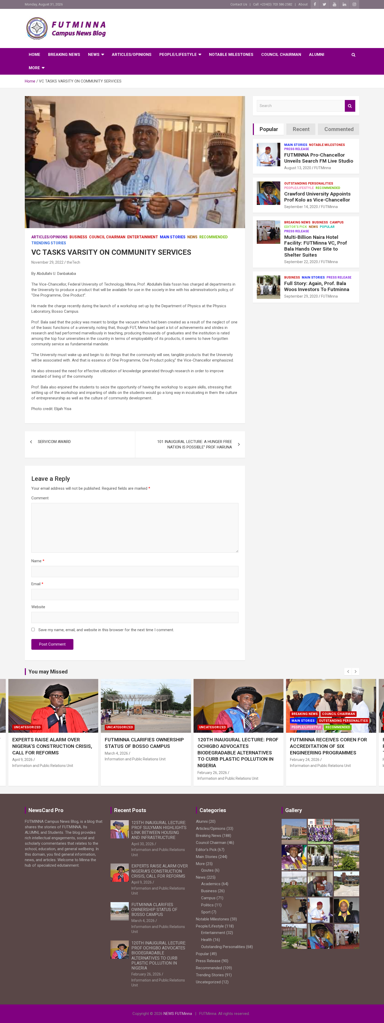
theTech (73, 262)
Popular (327, 227)
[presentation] (348, 671)
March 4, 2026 (23, 753)
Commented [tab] (339, 129)
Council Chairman (281, 54)
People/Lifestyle (178, 54)
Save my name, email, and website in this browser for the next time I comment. (106, 630)
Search (350, 106)
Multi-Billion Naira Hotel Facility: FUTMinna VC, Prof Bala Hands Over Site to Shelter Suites (315, 246)
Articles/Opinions (132, 54)
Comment (40, 498)
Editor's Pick (295, 227)
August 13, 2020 (297, 168)
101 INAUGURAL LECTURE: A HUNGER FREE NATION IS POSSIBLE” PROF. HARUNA (194, 444)
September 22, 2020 (301, 262)
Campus (337, 222)
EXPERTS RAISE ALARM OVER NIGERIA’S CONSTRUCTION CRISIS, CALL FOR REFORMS (159, 871)
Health (206, 939)
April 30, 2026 (142, 844)
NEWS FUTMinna (178, 1013)
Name (37, 561)
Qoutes (207, 870)
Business (78, 237)
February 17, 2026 (304, 760)
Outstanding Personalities (308, 183)
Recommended (213, 237)
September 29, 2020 (301, 296)
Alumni (316, 54)
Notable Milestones (231, 54)
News (94, 54)
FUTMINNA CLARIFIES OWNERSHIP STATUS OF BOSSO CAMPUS (51, 743)
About (303, 4)
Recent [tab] (301, 129)
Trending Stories (48, 243)
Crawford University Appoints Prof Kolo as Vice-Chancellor (317, 197)
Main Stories (172, 237)
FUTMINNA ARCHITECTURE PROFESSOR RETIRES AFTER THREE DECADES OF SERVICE (323, 746)
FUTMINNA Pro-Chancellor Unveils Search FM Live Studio (318, 158)
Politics (207, 905)
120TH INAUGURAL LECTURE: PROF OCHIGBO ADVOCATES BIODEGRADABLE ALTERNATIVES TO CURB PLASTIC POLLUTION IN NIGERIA (145, 752)
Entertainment (142, 237)
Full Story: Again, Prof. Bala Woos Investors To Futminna (316, 286)
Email (37, 584)
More (34, 68)
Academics (301, 714)
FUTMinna (322, 168)
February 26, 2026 (119, 773)
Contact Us (238, 4)
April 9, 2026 (141, 882)
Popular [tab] (269, 129)
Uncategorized (27, 727)
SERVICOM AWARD (54, 441)
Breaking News (64, 54)
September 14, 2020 (301, 207)
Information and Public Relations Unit (42, 759)
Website (38, 607)
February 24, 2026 (212, 760)
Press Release (296, 149)
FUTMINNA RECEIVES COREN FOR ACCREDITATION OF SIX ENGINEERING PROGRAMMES (235, 746)
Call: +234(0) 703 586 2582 (272, 4)
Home (34, 54)
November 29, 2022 (47, 262)
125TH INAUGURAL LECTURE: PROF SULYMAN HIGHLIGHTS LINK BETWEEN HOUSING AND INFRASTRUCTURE (159, 830)
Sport (206, 912)
